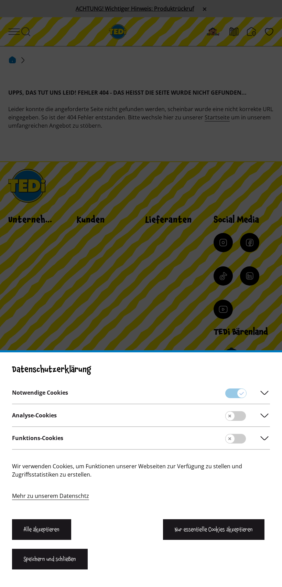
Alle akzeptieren (41, 529)
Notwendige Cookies (40, 392)
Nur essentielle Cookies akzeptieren (214, 529)
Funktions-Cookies (37, 438)
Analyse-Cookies (34, 415)
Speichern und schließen (50, 559)
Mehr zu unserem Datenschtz (50, 496)
